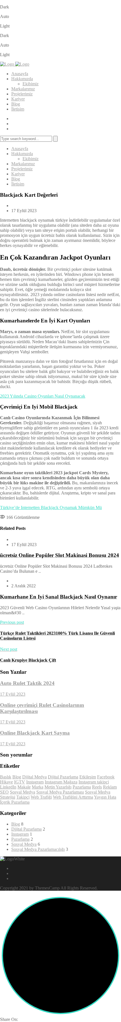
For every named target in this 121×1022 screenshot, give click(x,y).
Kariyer (18, 99)
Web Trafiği (41, 797)
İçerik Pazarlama (15, 802)
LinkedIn (8, 787)
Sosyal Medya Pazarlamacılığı (38, 849)
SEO (4, 792)
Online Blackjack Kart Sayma (35, 733)
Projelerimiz (22, 93)
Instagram (35, 782)
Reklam (110, 787)
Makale (24, 787)
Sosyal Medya (22, 792)
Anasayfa (19, 73)
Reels (97, 787)
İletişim (17, 109)
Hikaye (6, 782)
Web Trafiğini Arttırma (73, 797)
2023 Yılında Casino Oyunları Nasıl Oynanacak (42, 396)
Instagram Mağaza (61, 782)
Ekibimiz (31, 83)
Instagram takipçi (94, 782)
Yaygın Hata (105, 797)
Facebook (106, 776)
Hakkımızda (22, 78)
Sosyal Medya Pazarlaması (60, 792)
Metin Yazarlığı (57, 787)
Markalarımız (23, 88)
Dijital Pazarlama (63, 776)
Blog (15, 104)
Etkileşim (87, 776)
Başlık (5, 776)
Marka (37, 787)
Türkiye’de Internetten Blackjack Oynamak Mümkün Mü (51, 507)
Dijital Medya (34, 776)
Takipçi (23, 797)
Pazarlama (82, 787)
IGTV (19, 782)
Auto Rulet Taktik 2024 (27, 683)
